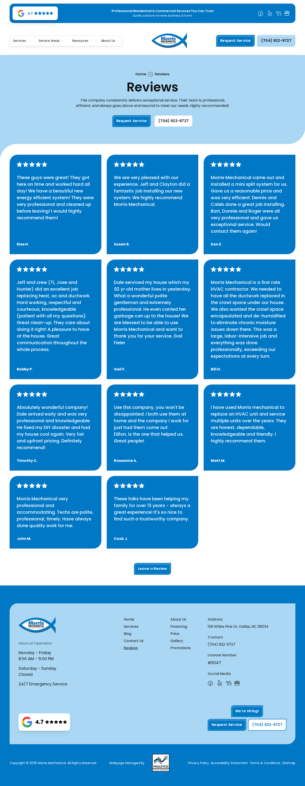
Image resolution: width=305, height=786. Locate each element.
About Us (108, 41)
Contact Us (134, 640)
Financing (178, 626)
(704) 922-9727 (221, 644)
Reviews (131, 648)
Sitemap (288, 763)
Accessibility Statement (229, 763)
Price (174, 633)
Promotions (180, 648)
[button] (21, 40)
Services (131, 626)
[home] (169, 40)
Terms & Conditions (264, 763)
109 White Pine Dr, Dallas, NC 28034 (238, 626)
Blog (127, 633)
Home (141, 74)
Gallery (176, 640)
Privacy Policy (198, 763)
